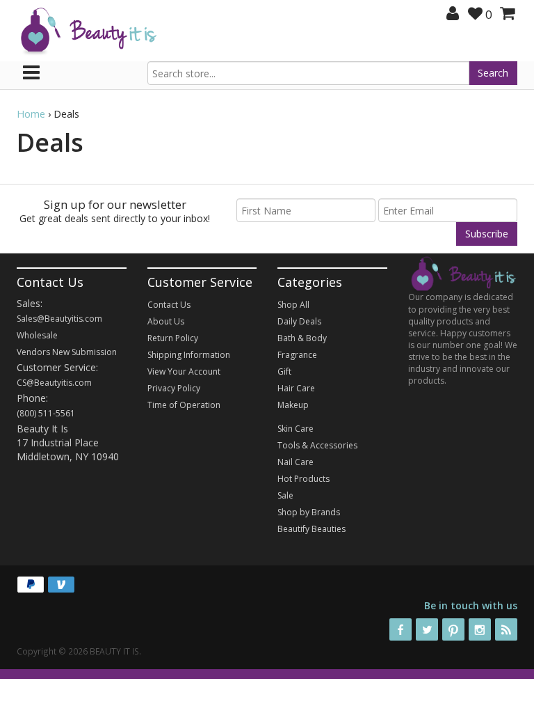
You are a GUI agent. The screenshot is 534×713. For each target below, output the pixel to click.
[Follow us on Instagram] (480, 629)
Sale (285, 495)
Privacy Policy (173, 388)
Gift (284, 371)
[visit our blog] (506, 629)
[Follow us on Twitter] (427, 629)
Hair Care (296, 388)
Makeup (293, 405)
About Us (165, 321)
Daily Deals (299, 321)
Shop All (293, 305)
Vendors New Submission (67, 352)
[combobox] (308, 73)
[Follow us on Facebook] (400, 629)
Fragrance (297, 355)
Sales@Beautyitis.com (59, 318)
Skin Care (295, 428)
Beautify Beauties (311, 529)
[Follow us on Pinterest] (453, 629)
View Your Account (183, 371)
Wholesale (37, 335)
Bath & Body (302, 338)
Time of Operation (183, 405)
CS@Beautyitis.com (54, 383)
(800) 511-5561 (46, 413)
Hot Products (303, 479)
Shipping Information (188, 355)
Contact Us (169, 305)
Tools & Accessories (317, 445)
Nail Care (295, 462)
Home (31, 113)
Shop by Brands (308, 512)
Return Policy (172, 338)
